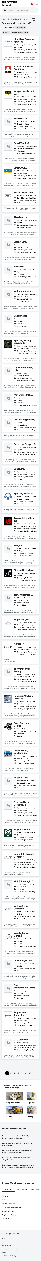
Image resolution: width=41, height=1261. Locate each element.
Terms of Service (6, 1245)
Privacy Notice (6, 1242)
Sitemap (4, 1252)
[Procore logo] (9, 2)
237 (30, 1073)
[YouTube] (18, 1234)
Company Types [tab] (8, 1189)
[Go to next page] (34, 1073)
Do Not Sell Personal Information (10, 1249)
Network (6, 5)
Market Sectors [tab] (22, 1189)
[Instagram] (14, 1234)
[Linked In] (2, 1234)
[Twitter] (10, 1234)
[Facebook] (6, 1234)
